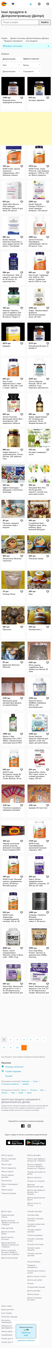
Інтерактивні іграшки (36, 1287)
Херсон (24, 1090)
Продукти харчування (13, 41)
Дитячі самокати (34, 1177)
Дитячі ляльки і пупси (36, 1276)
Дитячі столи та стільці (34, 1204)
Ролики (30, 1283)
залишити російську (26, 1340)
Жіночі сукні (6, 1164)
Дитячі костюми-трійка (8, 1233)
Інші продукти (31, 41)
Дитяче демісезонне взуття (36, 1199)
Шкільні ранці (33, 1294)
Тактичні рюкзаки (8, 1193)
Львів (13, 1093)
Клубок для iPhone (9, 1338)
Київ (41, 1090)
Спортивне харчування (10, 1084)
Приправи (25, 1081)
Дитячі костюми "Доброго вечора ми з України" (10, 1222)
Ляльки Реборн (33, 1262)
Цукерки (26, 1084)
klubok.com (4, 4)
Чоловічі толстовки (35, 1244)
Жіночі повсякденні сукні (9, 1185)
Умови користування (10, 1331)
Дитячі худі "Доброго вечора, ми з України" (36, 1192)
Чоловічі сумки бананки (33, 1249)
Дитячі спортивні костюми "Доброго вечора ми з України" (10, 1252)
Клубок (4, 38)
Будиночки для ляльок (7, 1216)
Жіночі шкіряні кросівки (7, 1176)
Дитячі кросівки (33, 1291)
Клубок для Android (9, 1342)
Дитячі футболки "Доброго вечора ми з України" (10, 1245)
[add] (30, 4)
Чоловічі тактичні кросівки (34, 1254)
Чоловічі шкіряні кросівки (34, 1231)
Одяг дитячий (7, 1228)
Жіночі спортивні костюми (8, 1160)
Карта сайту (6, 1306)
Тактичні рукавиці (34, 1235)
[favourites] (13, 4)
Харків (20, 1093)
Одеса (29, 1093)
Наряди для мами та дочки (36, 1173)
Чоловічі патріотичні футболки (36, 1225)
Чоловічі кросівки (34, 1211)
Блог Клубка (6, 1313)
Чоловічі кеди (33, 1215)
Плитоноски (6, 1181)
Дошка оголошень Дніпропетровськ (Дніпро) (29, 38)
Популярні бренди (9, 1317)
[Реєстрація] (47, 4)
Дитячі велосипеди (9, 1258)
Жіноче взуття (7, 1171)
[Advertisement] (26, 31)
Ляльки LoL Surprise (36, 1181)
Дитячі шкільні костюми (7, 1238)
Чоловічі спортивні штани (35, 1240)
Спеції (35, 1081)
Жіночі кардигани (8, 1168)
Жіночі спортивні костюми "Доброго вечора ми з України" (36, 1166)
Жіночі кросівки (34, 1155)
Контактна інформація (6, 1321)
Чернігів (4, 1093)
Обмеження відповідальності (8, 1327)
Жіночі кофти (7, 1190)
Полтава (33, 1090)
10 (17, 1048)
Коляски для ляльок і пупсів (36, 1272)
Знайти (45, 22)
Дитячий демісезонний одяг (35, 1186)
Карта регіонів (7, 1309)
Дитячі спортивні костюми (34, 1299)
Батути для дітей (34, 1280)
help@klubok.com (8, 1335)
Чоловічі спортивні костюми (35, 1219)
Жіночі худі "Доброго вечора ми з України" (36, 1160)
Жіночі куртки (7, 1155)
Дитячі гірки (6, 1211)
